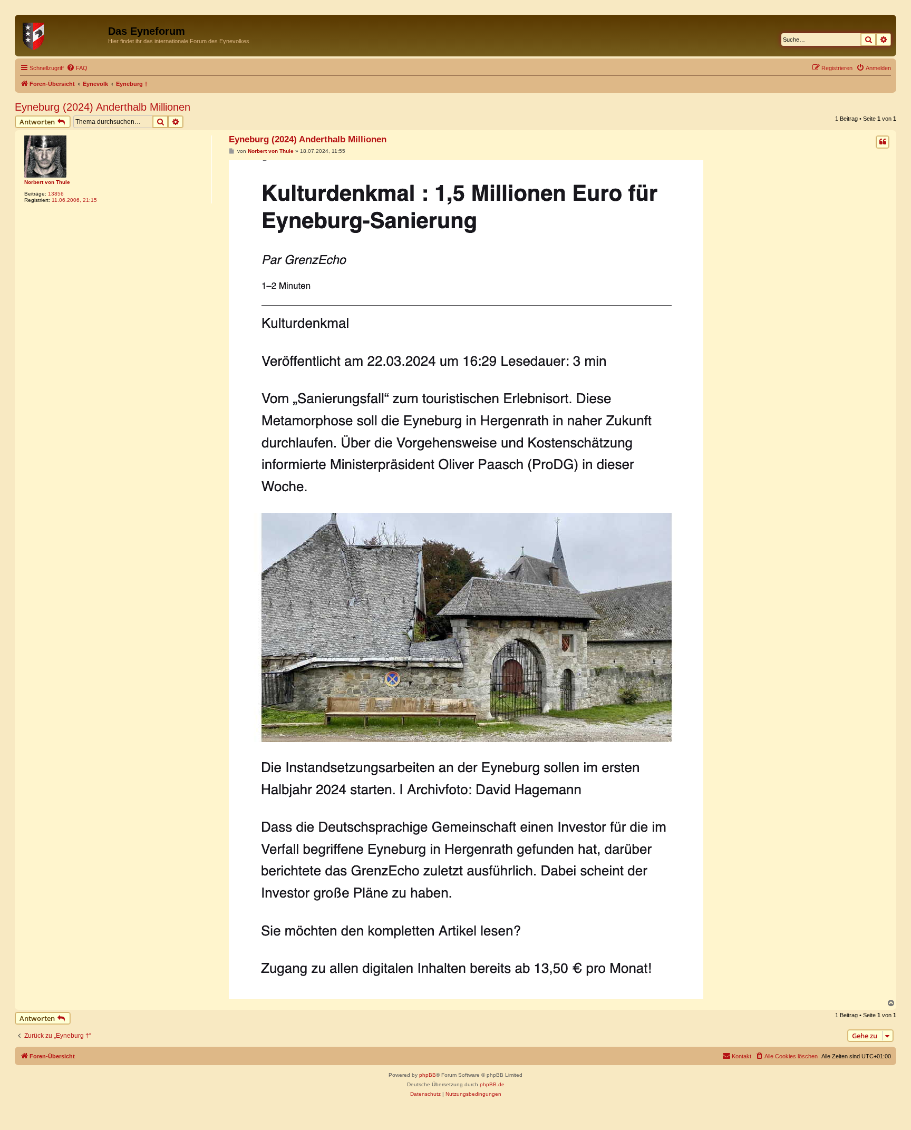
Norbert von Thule (47, 182)
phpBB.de (492, 1084)
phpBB (427, 1075)
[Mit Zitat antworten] (882, 141)
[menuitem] (77, 68)
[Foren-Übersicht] (62, 34)
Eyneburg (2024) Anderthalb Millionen (102, 107)
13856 (56, 194)
